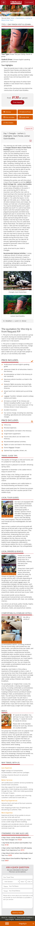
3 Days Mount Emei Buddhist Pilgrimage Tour (16, 858)
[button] (7, 923)
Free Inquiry (17, 102)
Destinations (20, 18)
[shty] (29, 128)
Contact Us (12, 917)
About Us (4, 917)
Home (12, 18)
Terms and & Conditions (24, 917)
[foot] (33, 923)
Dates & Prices (26, 112)
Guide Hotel (25, 117)
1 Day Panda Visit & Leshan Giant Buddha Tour (16, 843)
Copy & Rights (9, 919)
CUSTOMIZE (29, 2)
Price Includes (9, 117)
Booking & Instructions (22, 919)
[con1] (17, 137)
